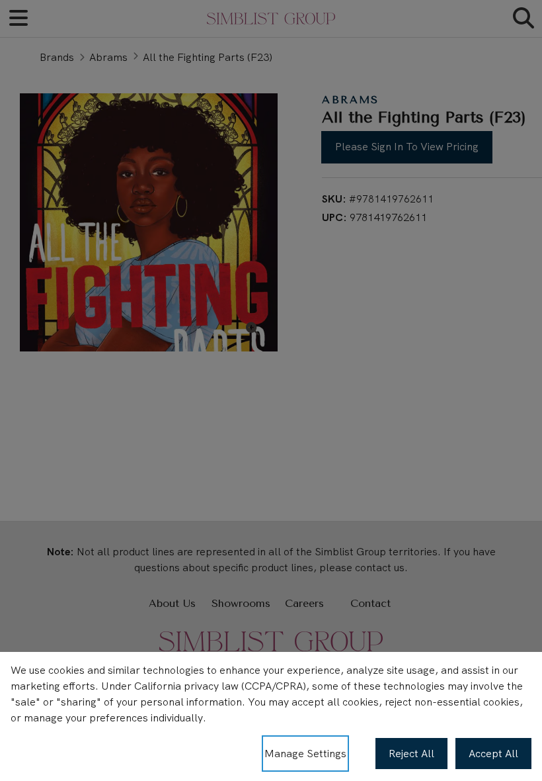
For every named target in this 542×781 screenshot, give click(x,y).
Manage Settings (305, 753)
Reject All (411, 753)
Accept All (493, 753)
